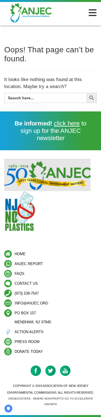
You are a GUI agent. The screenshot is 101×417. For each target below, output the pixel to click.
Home (20, 254)
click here (67, 123)
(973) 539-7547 (27, 293)
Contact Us (26, 283)
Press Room (27, 342)
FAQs (19, 274)
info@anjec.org (31, 303)
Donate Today (29, 351)
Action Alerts (29, 332)
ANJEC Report (29, 264)
